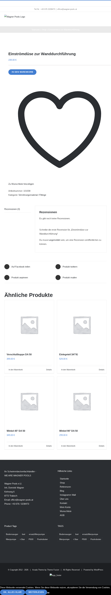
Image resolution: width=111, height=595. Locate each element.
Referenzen (65, 487)
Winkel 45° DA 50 (16, 431)
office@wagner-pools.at (67, 9)
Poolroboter (42, 539)
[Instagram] (62, 551)
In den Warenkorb (22, 72)
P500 (31, 539)
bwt (23, 534)
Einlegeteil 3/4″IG (68, 354)
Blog (62, 491)
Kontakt (63, 503)
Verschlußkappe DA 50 (19, 354)
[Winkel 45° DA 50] (29, 401)
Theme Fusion (53, 570)
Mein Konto (65, 507)
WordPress (98, 570)
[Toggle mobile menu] (105, 17)
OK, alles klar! (12, 592)
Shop (44, 30)
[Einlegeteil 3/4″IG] (82, 324)
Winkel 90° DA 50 (68, 431)
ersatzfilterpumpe (37, 534)
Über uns (64, 499)
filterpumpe (11, 539)
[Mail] (70, 551)
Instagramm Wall (68, 495)
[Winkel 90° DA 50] (82, 401)
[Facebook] (58, 551)
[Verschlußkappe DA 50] (29, 324)
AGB (62, 515)
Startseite (36, 30)
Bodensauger (12, 534)
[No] (48, 592)
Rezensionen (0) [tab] (12, 209)
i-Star (22, 539)
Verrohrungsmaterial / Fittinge (32, 195)
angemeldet (54, 240)
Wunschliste (65, 511)
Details (49, 370)
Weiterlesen (36, 592)
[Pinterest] (66, 551)
